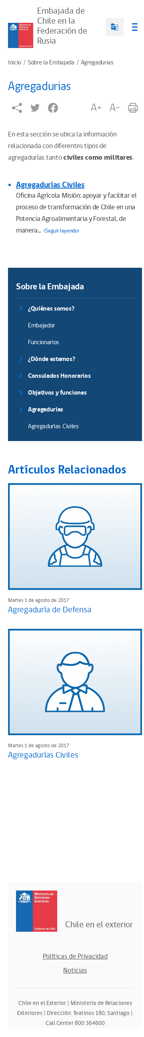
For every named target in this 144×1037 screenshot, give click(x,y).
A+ (96, 107)
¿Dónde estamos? (51, 359)
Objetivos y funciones (57, 392)
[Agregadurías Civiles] (75, 682)
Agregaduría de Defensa (49, 610)
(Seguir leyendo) (61, 231)
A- (115, 107)
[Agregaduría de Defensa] (75, 536)
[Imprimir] (133, 108)
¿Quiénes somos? (51, 308)
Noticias (75, 970)
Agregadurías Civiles (50, 185)
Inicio (14, 62)
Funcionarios (43, 342)
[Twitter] (35, 108)
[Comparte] (17, 108)
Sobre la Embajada (51, 62)
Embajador (41, 325)
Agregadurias (97, 62)
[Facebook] (53, 108)
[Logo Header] (20, 35)
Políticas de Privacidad (75, 956)
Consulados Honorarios (59, 376)
